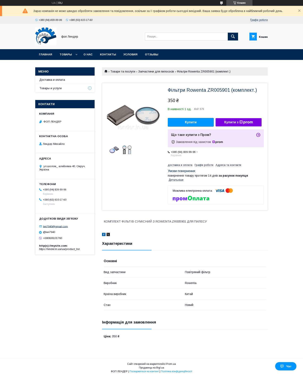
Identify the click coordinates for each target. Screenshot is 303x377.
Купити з (231, 122)
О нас (88, 54)
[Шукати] (233, 36)
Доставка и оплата (52, 79)
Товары (66, 54)
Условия (130, 54)
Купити (191, 122)
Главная (45, 54)
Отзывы (151, 54)
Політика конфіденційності (176, 371)
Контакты (108, 54)
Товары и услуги (50, 88)
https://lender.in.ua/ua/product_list (59, 249)
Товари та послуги (122, 71)
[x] (108, 235)
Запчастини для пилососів (156, 71)
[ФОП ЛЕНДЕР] (45, 43)
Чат (288, 366)
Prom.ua (171, 364)
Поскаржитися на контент (144, 371)
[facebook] (104, 235)
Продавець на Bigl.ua (151, 367)
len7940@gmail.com (55, 226)
